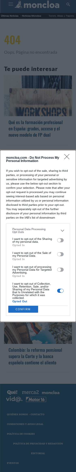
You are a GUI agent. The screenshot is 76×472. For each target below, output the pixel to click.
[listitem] (38, 230)
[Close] (68, 158)
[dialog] (38, 236)
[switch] (60, 240)
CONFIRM (23, 309)
